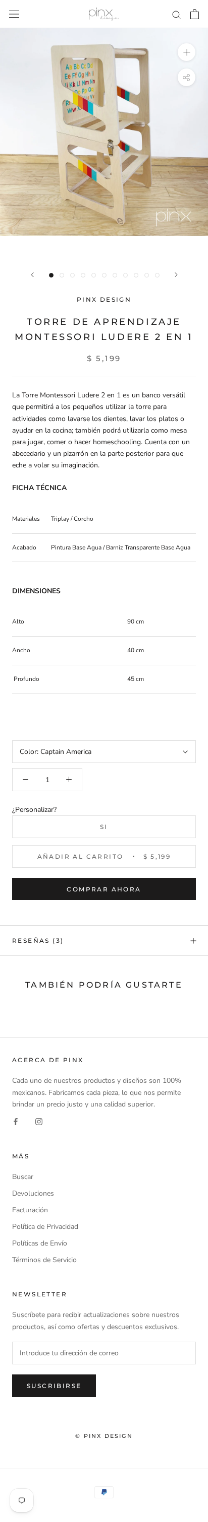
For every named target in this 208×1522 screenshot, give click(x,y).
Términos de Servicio (44, 1260)
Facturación (30, 1210)
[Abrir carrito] (194, 14)
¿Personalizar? (34, 809)
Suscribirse (54, 1386)
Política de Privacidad (45, 1226)
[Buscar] (176, 14)
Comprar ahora (104, 889)
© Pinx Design (104, 1435)
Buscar (22, 1177)
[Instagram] (38, 1121)
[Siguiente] (176, 274)
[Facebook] (15, 1121)
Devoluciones (33, 1193)
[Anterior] (32, 274)
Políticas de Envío (39, 1243)
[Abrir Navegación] (14, 14)
